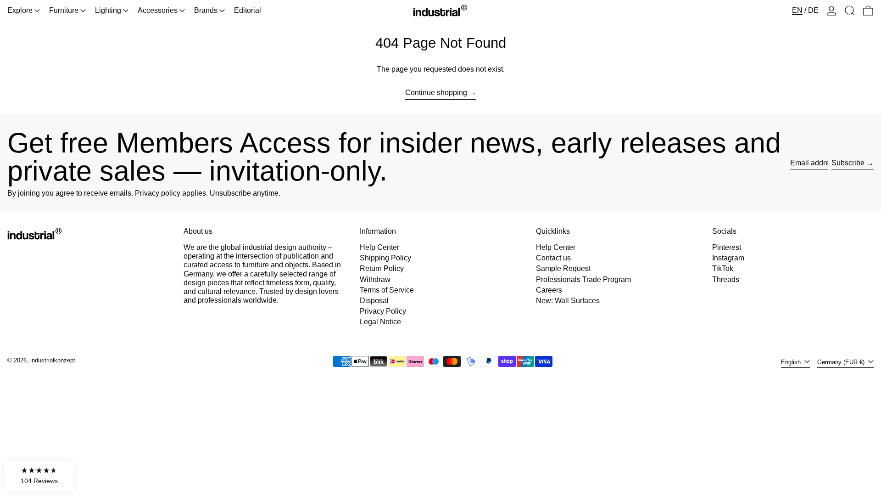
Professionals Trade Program (583, 279)
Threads (725, 279)
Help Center (379, 247)
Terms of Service (387, 290)
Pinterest (726, 247)
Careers (549, 290)
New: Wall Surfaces (568, 300)
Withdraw (375, 279)
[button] (849, 10)
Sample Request (563, 268)
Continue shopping (436, 92)
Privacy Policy (383, 311)
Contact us (553, 258)
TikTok (722, 268)
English (792, 362)
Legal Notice (380, 322)
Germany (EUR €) (841, 362)
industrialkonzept (52, 360)
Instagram (728, 258)
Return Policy (382, 268)
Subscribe (847, 163)
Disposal (374, 300)
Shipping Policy (385, 258)
